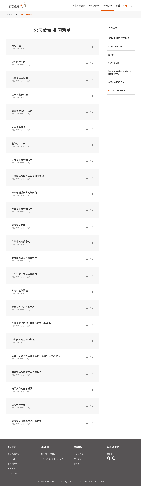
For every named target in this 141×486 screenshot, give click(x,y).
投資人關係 (12, 463)
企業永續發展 (13, 454)
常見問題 (77, 459)
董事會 (111, 54)
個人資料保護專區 (48, 454)
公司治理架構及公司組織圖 (118, 38)
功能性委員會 (113, 63)
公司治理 (14, 14)
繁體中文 (120, 5)
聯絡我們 (77, 463)
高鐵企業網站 (13, 473)
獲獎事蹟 (11, 468)
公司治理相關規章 (118, 90)
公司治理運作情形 (115, 46)
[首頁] (7, 14)
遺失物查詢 (78, 454)
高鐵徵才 (110, 454)
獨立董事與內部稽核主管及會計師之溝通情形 (120, 72)
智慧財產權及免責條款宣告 (52, 459)
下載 (91, 46)
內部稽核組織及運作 (116, 82)
